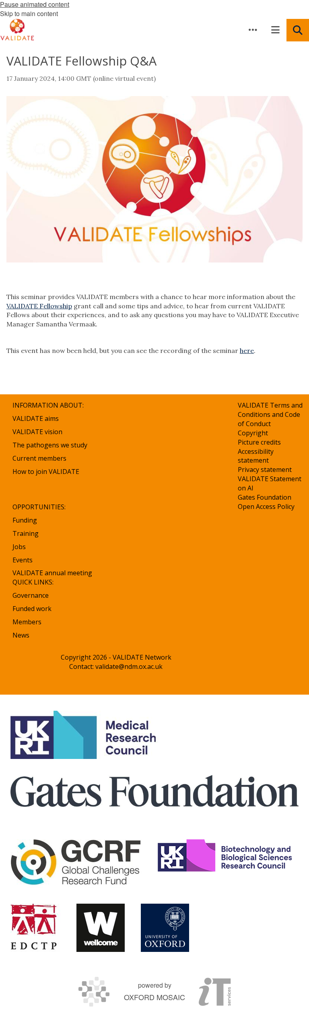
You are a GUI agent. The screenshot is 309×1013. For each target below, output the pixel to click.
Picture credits (259, 442)
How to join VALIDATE (45, 471)
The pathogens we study (49, 445)
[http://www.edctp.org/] (35, 928)
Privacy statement (265, 469)
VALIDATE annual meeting (52, 572)
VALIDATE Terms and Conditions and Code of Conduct (270, 414)
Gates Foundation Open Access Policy (266, 502)
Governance (30, 595)
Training (25, 533)
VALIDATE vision (37, 431)
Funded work (32, 608)
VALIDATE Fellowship (39, 306)
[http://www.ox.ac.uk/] (165, 928)
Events (22, 560)
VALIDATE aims (35, 418)
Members (26, 621)
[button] (252, 29)
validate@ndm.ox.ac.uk (129, 666)
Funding (24, 520)
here (247, 351)
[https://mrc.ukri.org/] (84, 735)
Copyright (253, 433)
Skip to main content (29, 13)
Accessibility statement (256, 456)
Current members (39, 458)
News (20, 635)
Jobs (19, 546)
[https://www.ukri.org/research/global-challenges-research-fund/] (76, 863)
